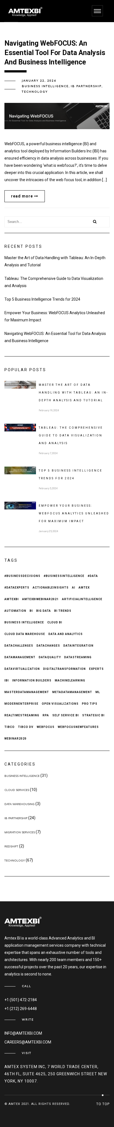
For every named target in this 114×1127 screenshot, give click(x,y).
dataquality (50, 657)
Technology (35, 91)
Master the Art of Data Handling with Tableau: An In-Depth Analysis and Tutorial (54, 261)
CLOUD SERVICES (16, 790)
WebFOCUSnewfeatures (78, 726)
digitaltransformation (64, 668)
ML (97, 692)
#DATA (93, 575)
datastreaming (78, 657)
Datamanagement (19, 657)
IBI (6, 680)
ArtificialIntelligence (82, 599)
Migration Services (19, 832)
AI (73, 587)
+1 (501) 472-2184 (20, 1000)
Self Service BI (65, 715)
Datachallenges (18, 645)
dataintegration (78, 645)
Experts (96, 668)
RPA (46, 715)
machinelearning (70, 680)
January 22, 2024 (39, 80)
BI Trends (62, 610)
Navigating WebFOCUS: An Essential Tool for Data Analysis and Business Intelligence (55, 337)
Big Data (43, 610)
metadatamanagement (72, 692)
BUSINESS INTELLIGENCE (45, 86)
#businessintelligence (64, 575)
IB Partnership (86, 86)
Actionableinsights (51, 587)
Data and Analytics (65, 634)
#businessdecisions (22, 575)
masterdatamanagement (26, 692)
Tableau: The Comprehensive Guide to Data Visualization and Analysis (53, 282)
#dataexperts (16, 587)
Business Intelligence (24, 622)
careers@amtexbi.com (27, 1042)
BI (31, 610)
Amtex (84, 587)
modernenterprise (21, 703)
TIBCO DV (25, 726)
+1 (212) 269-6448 (20, 1008)
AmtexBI (11, 599)
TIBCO (9, 726)
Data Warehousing (19, 804)
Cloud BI (54, 622)
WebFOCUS (46, 726)
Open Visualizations (60, 703)
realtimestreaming (21, 715)
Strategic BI (93, 715)
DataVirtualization (22, 668)
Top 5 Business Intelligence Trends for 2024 (42, 299)
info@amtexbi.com (23, 1033)
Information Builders (31, 680)
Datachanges (48, 645)
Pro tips (89, 703)
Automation (15, 610)
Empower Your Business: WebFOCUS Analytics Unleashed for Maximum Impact (54, 316)
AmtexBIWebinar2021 (40, 599)
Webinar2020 (15, 738)
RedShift (11, 846)
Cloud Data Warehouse (24, 634)
